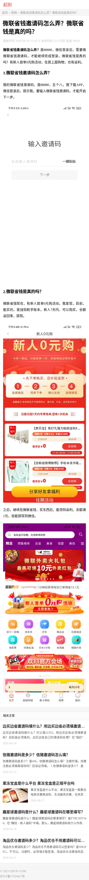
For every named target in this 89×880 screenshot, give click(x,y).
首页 (5, 12)
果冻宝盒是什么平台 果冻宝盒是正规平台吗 (39, 783)
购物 (14, 12)
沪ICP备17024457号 (12, 876)
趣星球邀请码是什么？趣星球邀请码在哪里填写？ (44, 812)
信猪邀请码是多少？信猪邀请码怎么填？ (36, 755)
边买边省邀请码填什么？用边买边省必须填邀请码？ (45, 726)
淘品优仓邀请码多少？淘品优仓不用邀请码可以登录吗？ (46, 841)
